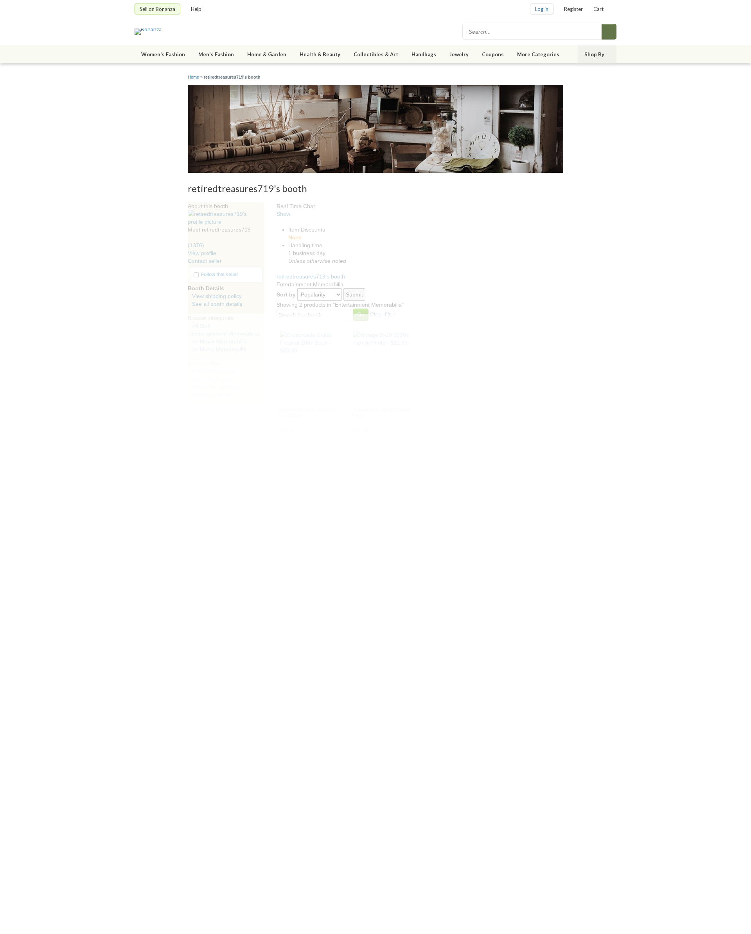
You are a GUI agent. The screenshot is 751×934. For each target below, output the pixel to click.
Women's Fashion (163, 54)
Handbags (423, 54)
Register (573, 9)
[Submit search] (609, 32)
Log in (541, 9)
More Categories (538, 54)
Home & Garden (266, 54)
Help (196, 9)
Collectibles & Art (376, 54)
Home (193, 77)
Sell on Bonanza (157, 9)
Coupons (493, 54)
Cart (598, 9)
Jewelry (459, 54)
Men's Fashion (216, 54)
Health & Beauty (320, 54)
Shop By (594, 54)
